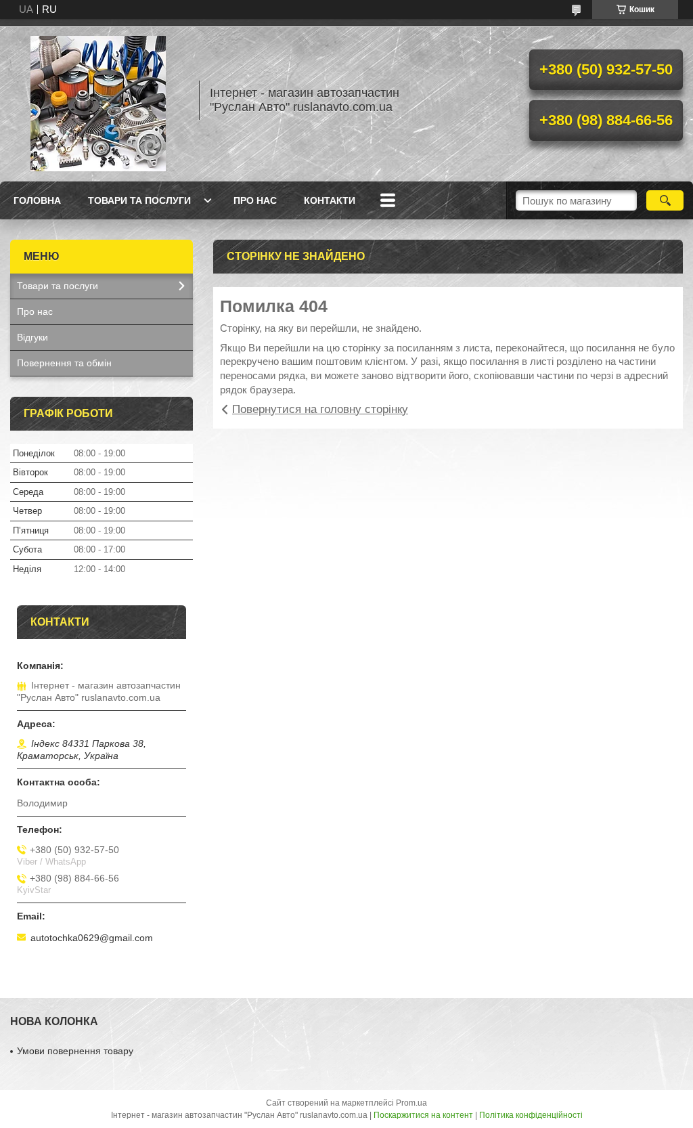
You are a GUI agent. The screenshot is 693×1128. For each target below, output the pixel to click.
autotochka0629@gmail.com (91, 937)
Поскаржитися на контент (423, 1115)
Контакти (329, 200)
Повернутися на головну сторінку (320, 409)
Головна (37, 200)
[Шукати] (665, 200)
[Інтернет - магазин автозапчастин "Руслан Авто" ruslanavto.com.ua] (98, 100)
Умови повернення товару (75, 1050)
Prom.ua (411, 1103)
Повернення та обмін (64, 362)
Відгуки (32, 337)
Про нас (255, 200)
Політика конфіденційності (531, 1115)
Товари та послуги (139, 200)
